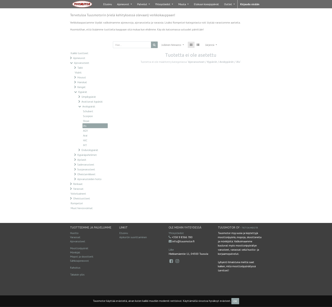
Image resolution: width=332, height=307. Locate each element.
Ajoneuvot (79, 58)
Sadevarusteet (85, 164)
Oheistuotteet (81, 198)
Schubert (88, 111)
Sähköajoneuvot (79, 260)
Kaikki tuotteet (79, 53)
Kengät (81, 87)
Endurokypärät (89, 150)
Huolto (74, 233)
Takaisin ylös (77, 274)
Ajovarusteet (81, 63)
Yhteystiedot (176, 233)
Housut (81, 77)
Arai (85, 135)
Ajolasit (81, 159)
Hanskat (82, 82)
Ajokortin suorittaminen (133, 237)
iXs (84, 125)
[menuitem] (107, 4)
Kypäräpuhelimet (87, 155)
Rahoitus (75, 267)
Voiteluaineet (78, 193)
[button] (211, 45)
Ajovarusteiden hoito (89, 179)
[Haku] (154, 45)
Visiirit (78, 72)
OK (235, 301)
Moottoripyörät (79, 248)
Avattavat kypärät (92, 101)
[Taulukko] (191, 45)
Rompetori (77, 203)
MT (85, 145)
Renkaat (78, 184)
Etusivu (123, 233)
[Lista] (198, 45)
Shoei (86, 121)
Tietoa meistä (250, 227)
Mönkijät (75, 252)
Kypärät (82, 92)
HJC (85, 140)
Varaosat (78, 188)
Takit (80, 67)
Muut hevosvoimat (82, 208)
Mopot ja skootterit (81, 256)
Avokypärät (88, 106)
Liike (171, 249)
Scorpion (88, 116)
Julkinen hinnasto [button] (172, 45)
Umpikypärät (88, 96)
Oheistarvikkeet (86, 174)
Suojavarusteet (86, 169)
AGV (85, 130)
